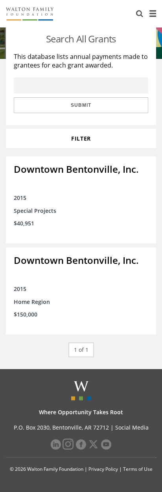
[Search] (139, 13)
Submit (81, 105)
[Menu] (152, 13)
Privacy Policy (103, 469)
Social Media (132, 427)
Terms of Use (138, 469)
